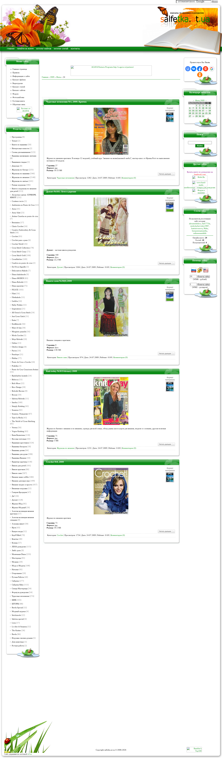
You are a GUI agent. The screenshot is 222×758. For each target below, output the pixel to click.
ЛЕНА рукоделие (19, 547)
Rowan (14, 395)
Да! (13, 496)
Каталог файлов (18, 80)
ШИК (14, 600)
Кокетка (15, 539)
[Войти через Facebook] (199, 68)
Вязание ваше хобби (20, 477)
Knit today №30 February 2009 (61, 371)
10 (203, 108)
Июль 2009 (199, 100)
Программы (17, 137)
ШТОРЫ (15, 604)
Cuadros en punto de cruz (22, 263)
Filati (14, 294)
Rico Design (17, 387)
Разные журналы (18, 185)
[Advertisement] (111, 60)
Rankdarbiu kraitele (20, 376)
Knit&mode (16, 324)
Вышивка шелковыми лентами (24, 156)
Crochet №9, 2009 (55, 462)
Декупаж (15, 166)
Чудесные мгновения (20, 596)
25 (206, 113)
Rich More (16, 383)
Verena (14, 428)
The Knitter (16, 630)
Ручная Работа (18, 577)
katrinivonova (197, 228)
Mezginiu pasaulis (19, 332)
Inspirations (16, 309)
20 (190, 113)
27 (190, 116)
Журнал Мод (17, 504)
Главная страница (19, 69)
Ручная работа (18, 646)
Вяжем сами (17, 473)
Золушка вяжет (18, 524)
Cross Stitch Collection (21, 248)
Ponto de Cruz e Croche (21, 362)
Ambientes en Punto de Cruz (23, 205)
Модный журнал (19, 611)
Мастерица (16, 558)
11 (206, 108)
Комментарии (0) (129, 178)
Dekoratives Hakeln (20, 271)
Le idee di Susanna (19, 627)
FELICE (15, 290)
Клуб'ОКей (16, 535)
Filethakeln (16, 297)
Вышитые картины (19, 462)
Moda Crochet (17, 335)
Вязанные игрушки (19, 488)
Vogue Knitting (18, 431)
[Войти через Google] (211, 69)
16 (200, 111)
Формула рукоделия (20, 592)
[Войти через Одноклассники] (199, 74)
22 (196, 113)
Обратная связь (18, 104)
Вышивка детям (18, 450)
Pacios (14, 351)
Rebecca (15, 380)
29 (196, 116)
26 (210, 113)
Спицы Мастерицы (19, 589)
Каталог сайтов (18, 90)
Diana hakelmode (19, 274)
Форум (15, 94)
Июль (58, 77)
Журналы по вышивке (21, 174)
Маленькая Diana (19, 554)
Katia (14, 320)
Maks (206, 228)
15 (196, 111)
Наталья (15, 569)
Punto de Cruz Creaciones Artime (25, 370)
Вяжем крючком (18, 469)
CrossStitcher (17, 259)
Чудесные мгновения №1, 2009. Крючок (66, 101)
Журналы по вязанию (20, 177)
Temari (14, 141)
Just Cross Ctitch (18, 316)
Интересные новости (20, 148)
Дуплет (15, 500)
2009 (52, 77)
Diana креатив (17, 286)
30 (200, 116)
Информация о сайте (21, 76)
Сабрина (15, 581)
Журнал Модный (19, 508)
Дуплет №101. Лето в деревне (61, 191)
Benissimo (16, 223)
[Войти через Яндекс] (205, 68)
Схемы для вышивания (21, 152)
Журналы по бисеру (20, 170)
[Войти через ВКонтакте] (193, 68)
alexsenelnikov (195, 223)
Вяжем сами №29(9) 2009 (59, 281)
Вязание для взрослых (21, 481)
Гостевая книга (18, 101)
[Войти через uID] (187, 68)
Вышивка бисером (19, 447)
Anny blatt (16, 213)
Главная (45, 77)
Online (14, 343)
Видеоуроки (17, 83)
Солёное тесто (18, 201)
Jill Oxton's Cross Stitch (21, 313)
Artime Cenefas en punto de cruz (25, 216)
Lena (14, 623)
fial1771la (206, 223)
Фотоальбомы (18, 97)
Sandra (14, 402)
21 (193, 113)
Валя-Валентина (18, 435)
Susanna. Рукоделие (20, 414)
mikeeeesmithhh (199, 233)
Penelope (15, 354)
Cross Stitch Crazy (19, 252)
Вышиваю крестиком (20, 443)
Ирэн (14, 528)
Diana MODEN (18, 278)
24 (203, 113)
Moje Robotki (17, 339)
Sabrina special (18, 619)
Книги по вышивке (19, 145)
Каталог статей (18, 87)
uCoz (30, 754)
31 (203, 116)
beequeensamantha (199, 231)
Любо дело (16, 550)
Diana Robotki (17, 282)
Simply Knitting (18, 406)
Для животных (18, 642)
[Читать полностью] (166, 175)
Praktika (15, 366)
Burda (14, 634)
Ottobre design (18, 347)
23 (200, 113)
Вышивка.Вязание (19, 458)
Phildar (15, 358)
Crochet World (17, 244)
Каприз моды (17, 531)
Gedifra (15, 301)
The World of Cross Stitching (23, 421)
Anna (14, 209)
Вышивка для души (20, 454)
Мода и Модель (18, 566)
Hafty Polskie (17, 305)
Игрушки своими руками (22, 638)
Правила (15, 73)
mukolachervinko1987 (199, 226)
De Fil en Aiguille (19, 267)
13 (190, 111)
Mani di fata (17, 328)
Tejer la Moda (17, 418)
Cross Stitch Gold (19, 255)
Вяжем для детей (19, 466)
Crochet (15, 236)
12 (210, 108)
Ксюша (15, 543)
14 (193, 111)
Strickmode (16, 615)
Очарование (17, 573)
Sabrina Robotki (18, 399)
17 (203, 111)
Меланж (15, 562)
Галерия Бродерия (19, 492)
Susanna (15, 410)
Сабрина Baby (18, 585)
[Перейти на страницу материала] (111, 154)
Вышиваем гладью (19, 162)
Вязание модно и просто (22, 485)
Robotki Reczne (18, 391)
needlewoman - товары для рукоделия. (200, 187)
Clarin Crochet (17, 226)
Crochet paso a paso (20, 240)
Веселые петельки (19, 439)
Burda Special (17, 608)
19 (210, 111)
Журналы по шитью (20, 181)
